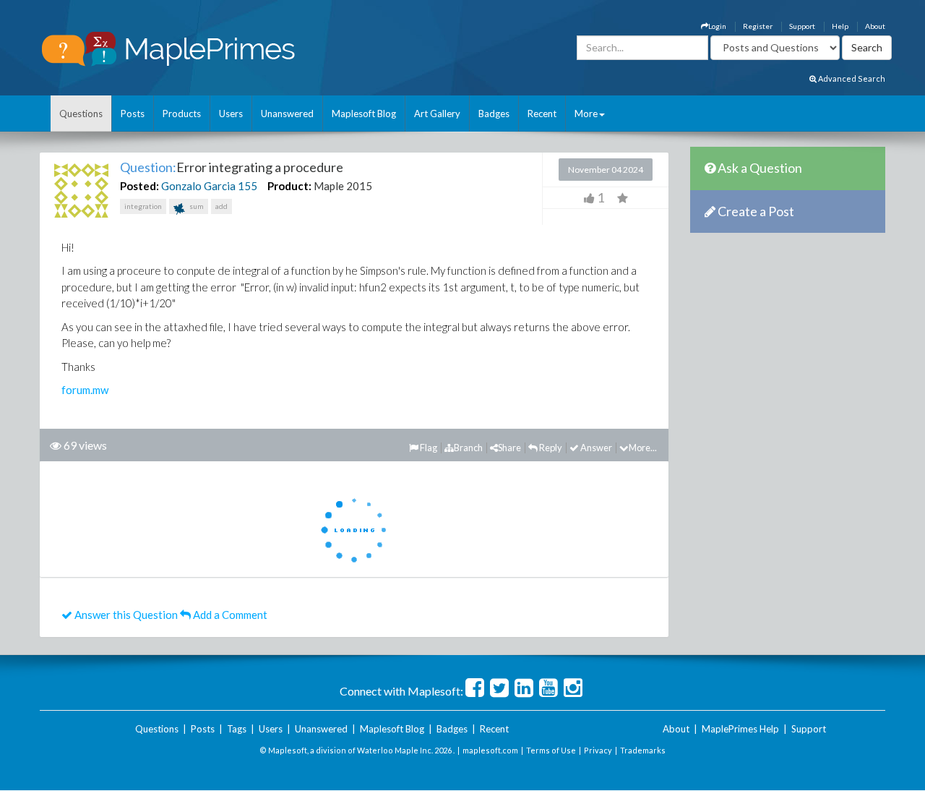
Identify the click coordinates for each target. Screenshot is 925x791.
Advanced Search (851, 78)
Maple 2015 (343, 185)
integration (143, 206)
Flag (427, 447)
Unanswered (287, 113)
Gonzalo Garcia (198, 185)
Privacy (598, 750)
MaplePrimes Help (740, 729)
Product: (289, 185)
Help (840, 26)
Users (231, 113)
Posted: (139, 185)
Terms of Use (551, 750)
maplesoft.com (490, 750)
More (586, 113)
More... (643, 447)
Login (717, 26)
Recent (542, 113)
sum (196, 206)
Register (758, 26)
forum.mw (84, 389)
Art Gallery (437, 113)
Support (802, 26)
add (221, 206)
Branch (468, 447)
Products (182, 113)
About (875, 26)
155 (247, 185)
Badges (493, 113)
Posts (133, 113)
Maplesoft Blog (364, 113)
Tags (236, 729)
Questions (81, 113)
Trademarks (643, 750)
